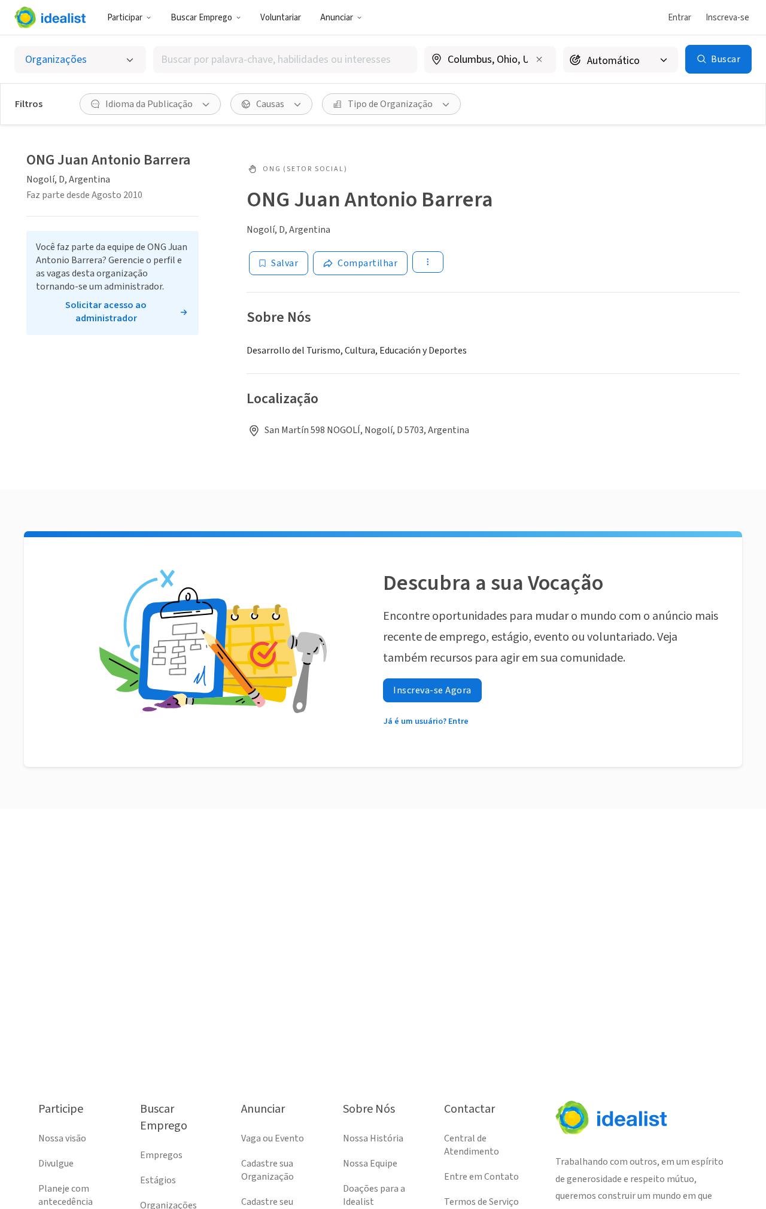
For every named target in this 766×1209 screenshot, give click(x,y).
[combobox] (285, 59)
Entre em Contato (481, 1176)
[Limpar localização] (539, 59)
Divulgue (56, 1163)
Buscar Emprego (201, 17)
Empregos (161, 1155)
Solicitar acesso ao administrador (106, 312)
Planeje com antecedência (65, 1195)
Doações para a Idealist (374, 1195)
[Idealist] (50, 17)
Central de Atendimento (471, 1145)
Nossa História (373, 1138)
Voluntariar (280, 17)
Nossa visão (62, 1138)
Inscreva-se (727, 17)
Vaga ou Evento (272, 1138)
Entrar (679, 17)
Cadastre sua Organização (267, 1170)
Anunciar (336, 17)
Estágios (158, 1180)
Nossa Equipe (370, 1163)
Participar (124, 17)
